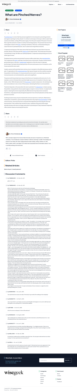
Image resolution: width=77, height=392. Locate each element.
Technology (43, 375)
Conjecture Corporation (17, 388)
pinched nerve (8, 37)
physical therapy (43, 99)
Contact (59, 375)
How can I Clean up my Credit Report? (69, 64)
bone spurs (28, 82)
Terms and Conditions (14, 390)
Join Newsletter (70, 4)
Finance (42, 377)
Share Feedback (41, 155)
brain (19, 44)
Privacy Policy (6, 390)
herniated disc (46, 58)
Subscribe (66, 45)
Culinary (42, 379)
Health (41, 373)
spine (16, 60)
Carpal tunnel (22, 62)
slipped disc (39, 87)
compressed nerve (22, 71)
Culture (42, 381)
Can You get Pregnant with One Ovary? (69, 88)
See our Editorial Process (17, 155)
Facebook (59, 381)
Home (41, 383)
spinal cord (25, 51)
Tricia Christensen (14, 19)
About (58, 373)
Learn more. (57, 1)
